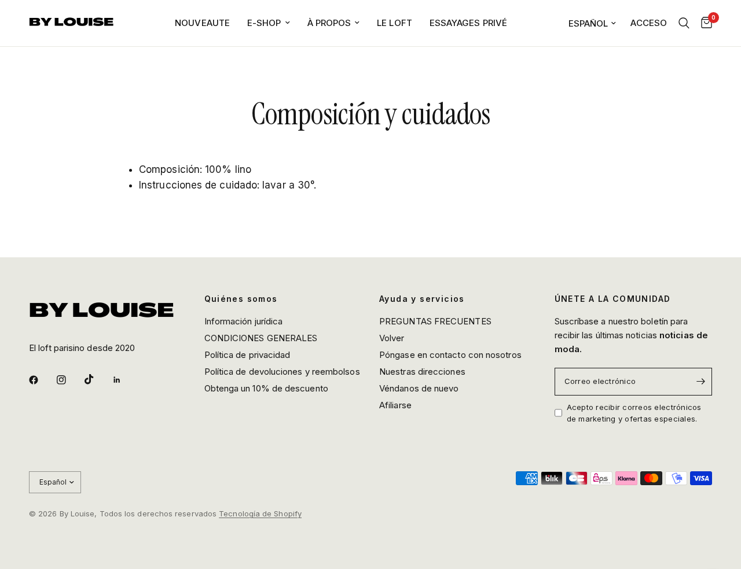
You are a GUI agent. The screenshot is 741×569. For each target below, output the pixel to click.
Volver (392, 337)
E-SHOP (264, 22)
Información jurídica (243, 321)
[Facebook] (41, 380)
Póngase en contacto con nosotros (450, 354)
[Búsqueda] (684, 23)
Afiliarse (395, 405)
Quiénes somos (241, 299)
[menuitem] (202, 23)
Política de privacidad (247, 354)
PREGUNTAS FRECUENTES (435, 321)
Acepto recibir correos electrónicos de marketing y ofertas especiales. (634, 413)
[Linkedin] (125, 380)
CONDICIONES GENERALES (261, 337)
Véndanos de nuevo (418, 388)
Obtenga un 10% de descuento (266, 388)
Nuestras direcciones (422, 371)
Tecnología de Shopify (260, 513)
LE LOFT (394, 22)
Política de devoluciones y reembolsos (282, 371)
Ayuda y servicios (422, 299)
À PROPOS (329, 22)
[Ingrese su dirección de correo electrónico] (700, 382)
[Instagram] (69, 380)
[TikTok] (97, 379)
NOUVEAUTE (202, 22)
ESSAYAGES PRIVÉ (468, 22)
